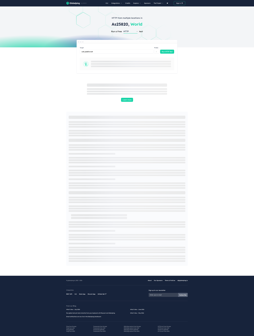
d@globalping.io (183, 280)
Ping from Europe (71, 326)
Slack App (82, 294)
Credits (127, 3)
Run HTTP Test (167, 52)
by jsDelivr (84, 3)
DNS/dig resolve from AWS (131, 331)
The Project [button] (157, 3)
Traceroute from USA (99, 328)
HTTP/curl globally (163, 329)
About (150, 280)
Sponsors (147, 3)
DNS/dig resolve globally (131, 329)
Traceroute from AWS (99, 331)
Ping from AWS (70, 331)
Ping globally (70, 329)
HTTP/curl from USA (163, 328)
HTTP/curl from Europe (164, 326)
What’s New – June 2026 (137, 309)
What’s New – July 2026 (73, 309)
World (136, 24)
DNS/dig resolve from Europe (132, 326)
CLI (107, 3)
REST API (69, 294)
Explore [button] (136, 3)
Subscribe (182, 295)
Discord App (91, 294)
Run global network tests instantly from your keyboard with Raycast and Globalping (90, 313)
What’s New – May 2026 (137, 313)
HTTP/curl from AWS (163, 331)
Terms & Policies (170, 280)
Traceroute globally (98, 329)
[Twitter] (167, 3)
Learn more (127, 100)
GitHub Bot (101, 294)
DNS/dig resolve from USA (131, 328)
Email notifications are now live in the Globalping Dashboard (83, 316)
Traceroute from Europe (100, 326)
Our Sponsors (158, 280)
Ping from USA (70, 328)
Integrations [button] (115, 3)
